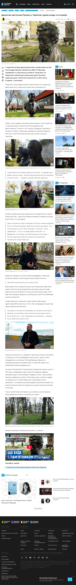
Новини (3, 530)
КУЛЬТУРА (11, 10)
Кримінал (51, 530)
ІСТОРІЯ (16, 10)
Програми (4, 573)
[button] (2, 67)
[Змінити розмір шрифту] (73, 19)
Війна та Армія (38, 549)
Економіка (23, 533)
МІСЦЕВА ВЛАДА (6, 538)
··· (59, 4)
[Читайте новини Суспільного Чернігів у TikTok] (46, 557)
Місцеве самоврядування (39, 541)
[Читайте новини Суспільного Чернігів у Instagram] (26, 557)
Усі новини (22, 4)
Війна (29, 4)
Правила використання (8, 564)
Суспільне (7, 19)
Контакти (4, 556)
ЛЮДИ (3, 536)
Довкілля (23, 536)
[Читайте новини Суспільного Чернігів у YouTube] (30, 557)
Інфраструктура (66, 536)
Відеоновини (52, 549)
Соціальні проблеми (50, 10)
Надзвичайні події (67, 533)
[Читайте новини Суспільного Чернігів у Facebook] (21, 557)
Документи (5, 571)
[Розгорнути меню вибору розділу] (17, 4)
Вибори (50, 533)
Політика (23, 545)
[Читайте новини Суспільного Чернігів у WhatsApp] (42, 557)
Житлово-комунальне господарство (52, 537)
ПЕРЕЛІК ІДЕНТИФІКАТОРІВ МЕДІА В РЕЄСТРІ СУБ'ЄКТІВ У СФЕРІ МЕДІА (9, 577)
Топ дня (64, 549)
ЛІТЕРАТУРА (4, 10)
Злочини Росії (52, 545)
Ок (70, 579)
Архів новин (5, 559)
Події (22, 530)
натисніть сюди (41, 567)
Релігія (36, 545)
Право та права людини (25, 541)
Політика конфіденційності (7, 567)
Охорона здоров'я (40, 536)
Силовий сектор (53, 541)
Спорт (42, 4)
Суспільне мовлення (7, 562)
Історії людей (66, 541)
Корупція (37, 530)
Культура (48, 4)
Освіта (36, 533)
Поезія (22, 10)
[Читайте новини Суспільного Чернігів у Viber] (34, 557)
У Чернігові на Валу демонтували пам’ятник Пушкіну (25, 467)
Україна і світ (35, 4)
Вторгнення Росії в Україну (31, 10)
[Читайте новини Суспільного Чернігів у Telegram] (38, 557)
